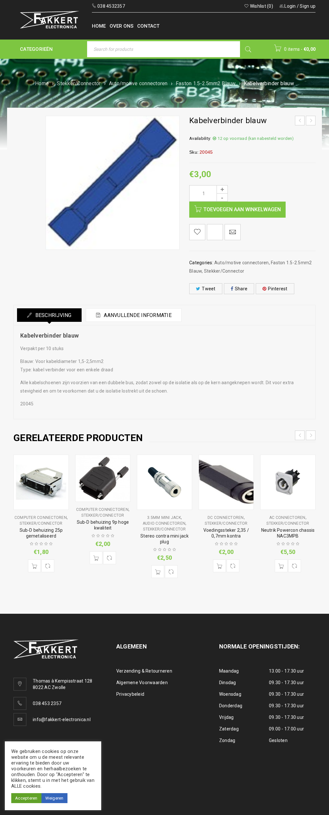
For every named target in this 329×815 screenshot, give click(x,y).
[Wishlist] (197, 232)
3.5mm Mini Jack (164, 517)
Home (42, 83)
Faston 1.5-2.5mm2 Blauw (206, 83)
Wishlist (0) (261, 6)
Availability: (200, 138)
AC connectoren (287, 517)
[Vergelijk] (47, 565)
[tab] (49, 315)
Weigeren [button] (54, 798)
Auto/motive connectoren (138, 83)
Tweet (208, 288)
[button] (34, 565)
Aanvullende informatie (137, 315)
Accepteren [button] (26, 798)
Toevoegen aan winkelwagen (242, 209)
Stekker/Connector (79, 83)
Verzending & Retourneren (144, 671)
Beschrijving (52, 315)
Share (241, 288)
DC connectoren (226, 517)
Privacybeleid (130, 694)
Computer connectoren (40, 517)
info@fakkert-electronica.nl (62, 719)
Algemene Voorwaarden (142, 682)
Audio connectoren (164, 523)
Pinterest (277, 288)
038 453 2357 (47, 703)
